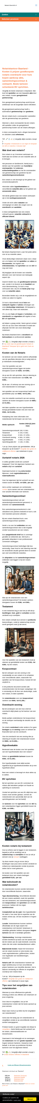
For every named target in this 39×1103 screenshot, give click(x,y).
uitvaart (16, 857)
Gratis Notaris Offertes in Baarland (16, 1054)
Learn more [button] (17, 1100)
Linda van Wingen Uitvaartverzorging (19, 1065)
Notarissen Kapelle (19, 1077)
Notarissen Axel (18, 1080)
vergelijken (6, 1029)
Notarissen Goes (19, 1079)
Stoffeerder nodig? (8, 1094)
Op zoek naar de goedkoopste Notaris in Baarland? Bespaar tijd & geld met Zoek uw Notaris (18, 346)
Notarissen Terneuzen (20, 1075)
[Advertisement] (19, 44)
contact (5, 489)
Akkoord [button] (30, 1099)
